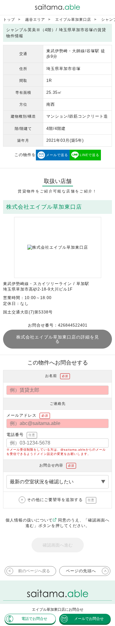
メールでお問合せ (89, 619)
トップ (9, 19)
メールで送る (57, 155)
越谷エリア (35, 19)
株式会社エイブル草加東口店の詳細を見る (57, 339)
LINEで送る (89, 155)
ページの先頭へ (81, 571)
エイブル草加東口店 (73, 19)
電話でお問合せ (34, 619)
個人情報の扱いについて (29, 520)
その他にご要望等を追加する (60, 499)
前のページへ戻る (34, 571)
